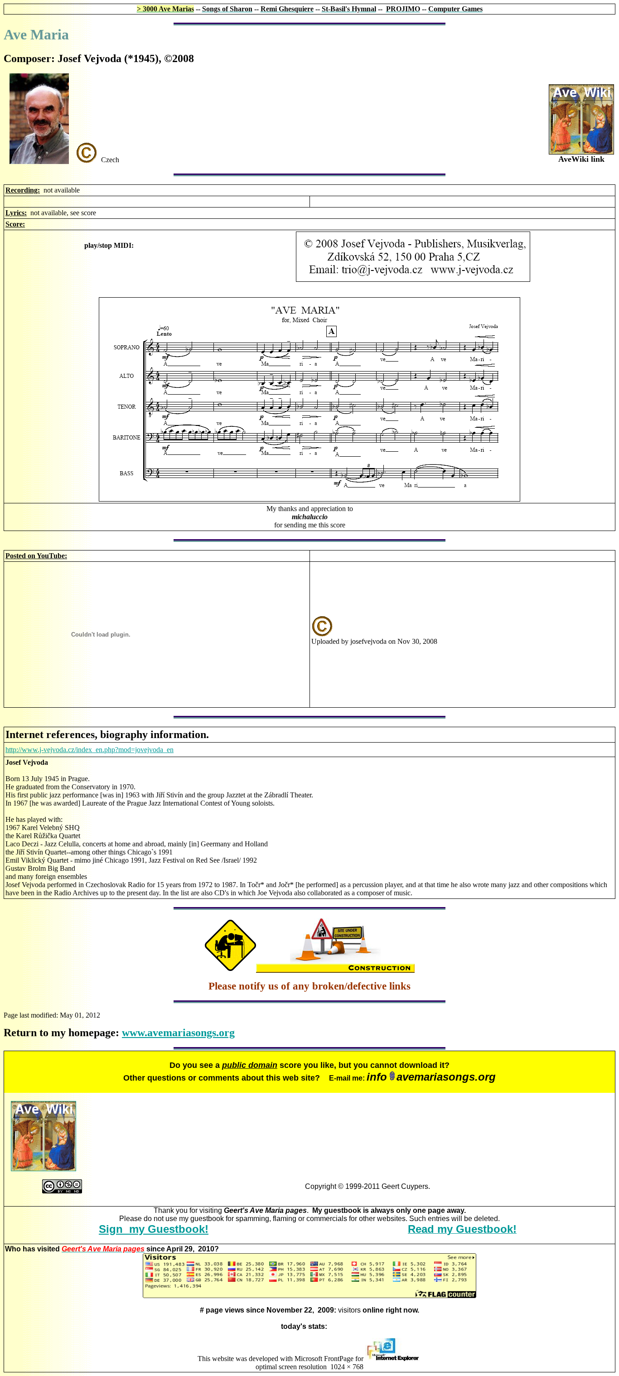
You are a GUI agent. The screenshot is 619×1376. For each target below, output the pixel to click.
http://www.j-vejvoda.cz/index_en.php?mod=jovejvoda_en (89, 749)
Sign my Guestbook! (153, 1229)
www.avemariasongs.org (178, 1032)
